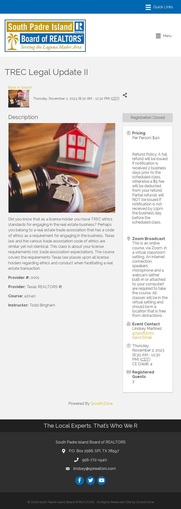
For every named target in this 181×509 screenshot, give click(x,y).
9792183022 (143, 333)
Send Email (142, 337)
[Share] (124, 95)
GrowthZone (101, 403)
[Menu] (159, 7)
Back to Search (20, 87)
